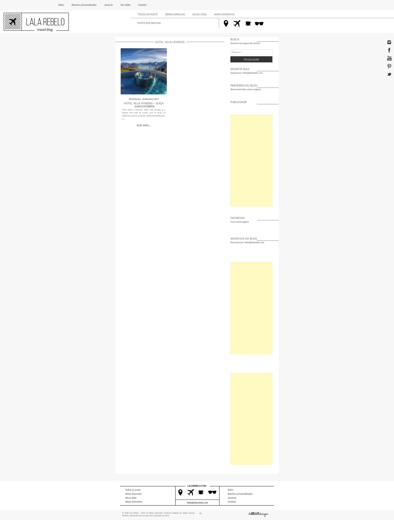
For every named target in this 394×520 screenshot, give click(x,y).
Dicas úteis (200, 14)
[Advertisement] (251, 160)
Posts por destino (149, 23)
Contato (142, 4)
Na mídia (125, 4)
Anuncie (108, 4)
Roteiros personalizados (84, 4)
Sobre (61, 4)
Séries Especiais (175, 14)
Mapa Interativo (224, 14)
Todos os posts (147, 14)
